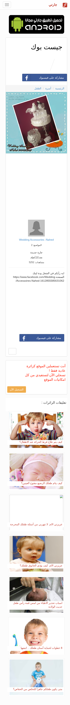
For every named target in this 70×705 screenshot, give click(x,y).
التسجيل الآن (17, 389)
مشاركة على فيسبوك (51, 77)
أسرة (48, 88)
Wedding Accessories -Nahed (36, 239)
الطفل (37, 88)
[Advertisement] (35, 185)
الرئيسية (59, 88)
